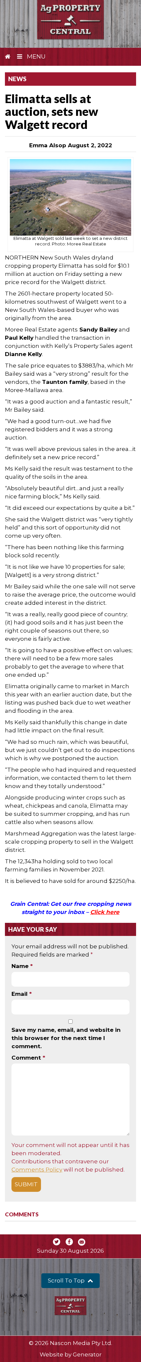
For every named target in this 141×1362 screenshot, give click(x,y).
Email (21, 994)
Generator (87, 1354)
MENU (35, 56)
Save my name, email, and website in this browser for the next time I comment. (66, 1038)
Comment (28, 1057)
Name (22, 966)
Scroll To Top (67, 1280)
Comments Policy (36, 1169)
